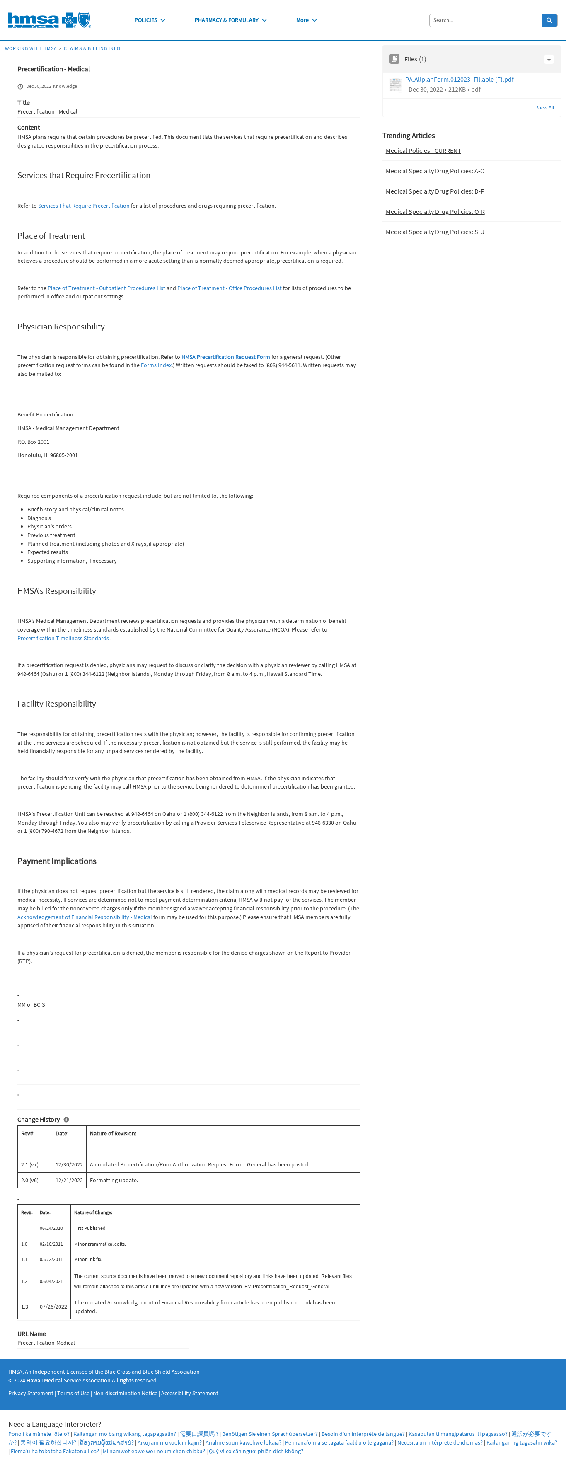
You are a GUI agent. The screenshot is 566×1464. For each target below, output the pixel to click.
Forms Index (156, 365)
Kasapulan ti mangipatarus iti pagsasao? (458, 1433)
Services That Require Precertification (84, 205)
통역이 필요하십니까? (48, 1442)
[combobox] (486, 20)
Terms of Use (73, 1393)
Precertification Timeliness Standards (63, 638)
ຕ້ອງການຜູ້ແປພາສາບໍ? (107, 1442)
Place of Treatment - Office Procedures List (229, 288)
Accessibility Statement (189, 1393)
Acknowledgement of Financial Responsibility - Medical (84, 917)
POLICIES (146, 20)
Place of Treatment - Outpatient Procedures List (106, 288)
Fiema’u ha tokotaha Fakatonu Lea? (55, 1451)
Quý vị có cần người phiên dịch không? (256, 1451)
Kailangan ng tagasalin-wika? (521, 1442)
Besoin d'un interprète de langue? (363, 1433)
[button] (549, 59)
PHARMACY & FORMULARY (227, 20)
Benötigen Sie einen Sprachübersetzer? (270, 1433)
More (302, 20)
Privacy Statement (30, 1393)
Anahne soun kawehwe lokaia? (243, 1442)
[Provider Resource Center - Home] (49, 20)
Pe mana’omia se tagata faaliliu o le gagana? (339, 1442)
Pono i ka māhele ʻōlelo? (39, 1433)
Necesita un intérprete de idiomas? (440, 1442)
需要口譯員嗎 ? (199, 1433)
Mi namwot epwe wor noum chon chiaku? (154, 1451)
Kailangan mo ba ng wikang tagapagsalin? (124, 1433)
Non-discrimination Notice (125, 1393)
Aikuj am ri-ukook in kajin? (170, 1442)
